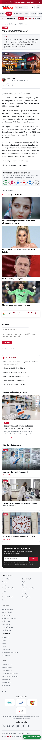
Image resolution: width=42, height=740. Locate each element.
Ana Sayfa (5, 24)
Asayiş (4, 591)
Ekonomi (4, 600)
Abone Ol (33, 558)
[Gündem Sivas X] (28, 726)
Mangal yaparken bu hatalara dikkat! (15, 372)
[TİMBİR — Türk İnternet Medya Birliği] (10, 702)
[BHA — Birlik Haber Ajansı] (21, 702)
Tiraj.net (9, 736)
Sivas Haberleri (6, 579)
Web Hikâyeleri (6, 624)
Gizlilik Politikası (7, 667)
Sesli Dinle (8, 93)
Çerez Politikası (7, 670)
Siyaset (4, 585)
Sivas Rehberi (26, 579)
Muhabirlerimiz (6, 630)
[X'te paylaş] (8, 85)
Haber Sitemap (6, 685)
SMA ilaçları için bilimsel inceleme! (14, 384)
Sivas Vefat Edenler (8, 597)
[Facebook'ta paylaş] (3, 85)
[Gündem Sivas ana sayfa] (7, 7)
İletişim (4, 643)
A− (16, 93)
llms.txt (4, 691)
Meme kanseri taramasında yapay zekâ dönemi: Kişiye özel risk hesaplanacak (20, 363)
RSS (3, 688)
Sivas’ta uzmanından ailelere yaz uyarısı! (16, 376)
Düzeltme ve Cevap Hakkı (10, 652)
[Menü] (38, 7)
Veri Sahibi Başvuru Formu (10, 676)
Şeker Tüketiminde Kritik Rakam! (13, 380)
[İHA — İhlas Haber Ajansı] (21, 710)
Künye (4, 640)
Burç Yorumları (6, 682)
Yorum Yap (7, 342)
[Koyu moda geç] (33, 7)
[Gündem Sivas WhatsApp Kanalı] (3, 726)
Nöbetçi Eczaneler (7, 609)
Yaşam (33, 13)
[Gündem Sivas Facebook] (13, 726)
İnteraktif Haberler (7, 627)
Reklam (4, 646)
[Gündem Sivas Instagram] (8, 726)
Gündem (4, 582)
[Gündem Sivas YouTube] (18, 726)
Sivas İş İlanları (26, 597)
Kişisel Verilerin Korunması (10, 673)
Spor (3, 594)
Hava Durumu (6, 615)
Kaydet (28, 93)
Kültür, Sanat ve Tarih (21, 13)
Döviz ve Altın (6, 621)
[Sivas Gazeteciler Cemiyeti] (32, 702)
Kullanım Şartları (7, 664)
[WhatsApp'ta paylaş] (12, 85)
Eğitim (24, 582)
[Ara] (26, 7)
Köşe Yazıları (26, 594)
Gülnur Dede (11, 78)
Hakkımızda (5, 637)
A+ (20, 93)
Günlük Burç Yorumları (9, 618)
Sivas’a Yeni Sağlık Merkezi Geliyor (14, 368)
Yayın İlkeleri (6, 649)
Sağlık (9, 13)
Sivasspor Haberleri (8, 588)
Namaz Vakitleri (7, 612)
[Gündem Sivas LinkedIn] (23, 726)
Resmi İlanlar (6, 655)
